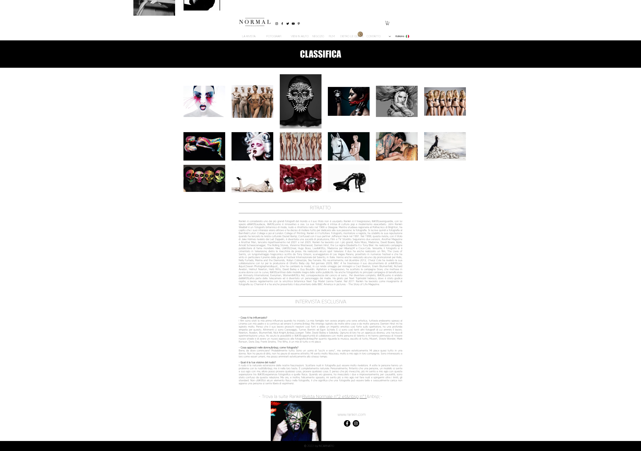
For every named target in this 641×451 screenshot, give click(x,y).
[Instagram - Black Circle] (356, 423)
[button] (387, 23)
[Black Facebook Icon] (282, 23)
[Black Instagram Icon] (276, 23)
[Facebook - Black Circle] (347, 423)
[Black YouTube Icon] (293, 23)
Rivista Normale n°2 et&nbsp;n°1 (334, 396)
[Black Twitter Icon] (287, 23)
